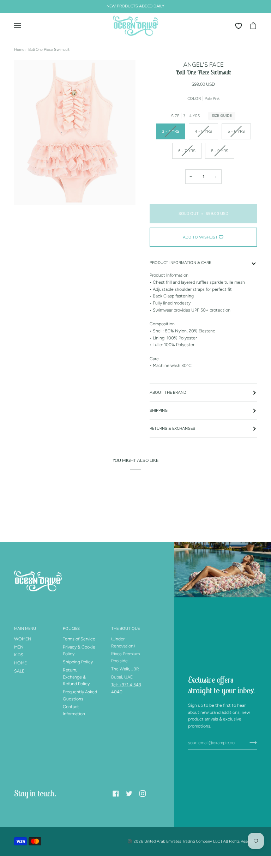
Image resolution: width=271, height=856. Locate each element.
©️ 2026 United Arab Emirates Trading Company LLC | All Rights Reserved (192, 841)
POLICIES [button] (71, 628)
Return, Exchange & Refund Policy (76, 676)
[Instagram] (142, 793)
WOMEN (22, 638)
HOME (20, 662)
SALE (19, 671)
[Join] (247, 742)
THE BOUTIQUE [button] (125, 628)
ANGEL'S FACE (203, 65)
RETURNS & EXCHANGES (172, 428)
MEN (19, 647)
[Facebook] (116, 793)
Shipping (159, 410)
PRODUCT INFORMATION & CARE (180, 262)
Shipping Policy (78, 661)
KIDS (18, 654)
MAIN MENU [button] (25, 628)
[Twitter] (129, 793)
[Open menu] (21, 26)
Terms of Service (79, 638)
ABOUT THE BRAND (168, 392)
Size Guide (222, 115)
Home (19, 49)
